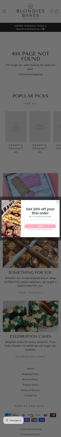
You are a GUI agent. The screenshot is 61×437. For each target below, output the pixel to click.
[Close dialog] (57, 202)
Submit (40, 226)
